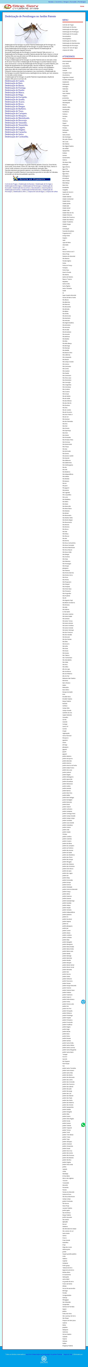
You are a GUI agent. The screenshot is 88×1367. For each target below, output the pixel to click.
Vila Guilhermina (67, 462)
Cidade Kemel (66, 208)
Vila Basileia (65, 339)
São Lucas (65, 141)
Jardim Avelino (66, 786)
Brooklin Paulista (67, 699)
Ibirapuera (65, 738)
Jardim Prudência (67, 1024)
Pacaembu (65, 1187)
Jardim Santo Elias (67, 1073)
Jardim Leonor (66, 930)
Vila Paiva (65, 559)
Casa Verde (65, 194)
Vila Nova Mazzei (67, 550)
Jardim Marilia (66, 953)
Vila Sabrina (65, 609)
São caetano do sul (67, 1231)
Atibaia (64, 1286)
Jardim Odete (66, 976)
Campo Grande (66, 710)
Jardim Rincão (66, 1031)
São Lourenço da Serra (69, 1316)
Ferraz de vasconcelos (68, 1288)
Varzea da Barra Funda (69, 297)
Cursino (64, 729)
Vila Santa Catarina (67, 614)
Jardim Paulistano (67, 995)
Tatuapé (64, 1054)
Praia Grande (66, 1240)
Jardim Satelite (66, 1109)
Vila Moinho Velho (67, 518)
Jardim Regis (66, 1029)
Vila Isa (64, 483)
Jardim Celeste (66, 827)
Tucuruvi (64, 1180)
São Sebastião (66, 1302)
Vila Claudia (65, 373)
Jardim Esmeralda (67, 880)
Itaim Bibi (65, 91)
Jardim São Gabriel (67, 1086)
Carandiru (65, 717)
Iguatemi (65, 740)
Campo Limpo (66, 1199)
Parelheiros (65, 112)
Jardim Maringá (66, 956)
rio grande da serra (68, 1281)
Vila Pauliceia (66, 570)
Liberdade (65, 245)
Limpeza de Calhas (52, 192)
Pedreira (64, 114)
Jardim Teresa (66, 1130)
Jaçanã (64, 751)
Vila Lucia (65, 497)
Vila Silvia (65, 641)
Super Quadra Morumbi (69, 295)
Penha (64, 263)
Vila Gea (64, 449)
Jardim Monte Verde (68, 967)
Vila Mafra (65, 501)
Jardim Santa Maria (67, 1052)
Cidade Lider (66, 210)
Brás (63, 694)
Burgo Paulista (66, 701)
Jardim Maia (65, 940)
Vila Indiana (65, 476)
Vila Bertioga (66, 346)
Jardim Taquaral (67, 1128)
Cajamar (64, 1261)
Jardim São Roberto (68, 1102)
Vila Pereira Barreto (68, 573)
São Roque (65, 1318)
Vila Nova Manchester (68, 547)
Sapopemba (65, 151)
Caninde (64, 70)
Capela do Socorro (67, 192)
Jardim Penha (66, 1001)
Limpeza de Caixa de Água (36, 192)
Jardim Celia (65, 829)
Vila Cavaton (66, 371)
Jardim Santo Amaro (68, 1070)
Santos (64, 1235)
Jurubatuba (65, 98)
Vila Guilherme (66, 460)
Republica (65, 281)
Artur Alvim (65, 63)
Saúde (64, 290)
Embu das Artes (67, 1313)
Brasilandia (65, 187)
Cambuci (64, 706)
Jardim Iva (65, 923)
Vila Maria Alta (66, 506)
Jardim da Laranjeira (68, 845)
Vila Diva (64, 407)
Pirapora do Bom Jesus (69, 1320)
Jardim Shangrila (67, 1112)
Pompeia (65, 268)
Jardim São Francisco (68, 1084)
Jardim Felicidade (67, 887)
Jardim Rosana (66, 1038)
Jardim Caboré (66, 807)
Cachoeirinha (66, 66)
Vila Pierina (65, 579)
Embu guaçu (66, 1265)
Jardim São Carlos (67, 1079)
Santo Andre (66, 1233)
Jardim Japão (66, 1210)
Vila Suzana (65, 653)
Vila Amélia (65, 313)
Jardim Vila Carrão (67, 1153)
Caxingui (64, 724)
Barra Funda (66, 180)
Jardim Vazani (66, 1148)
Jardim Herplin (66, 907)
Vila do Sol (65, 417)
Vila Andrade (66, 320)
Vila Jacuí (64, 485)
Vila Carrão (65, 368)
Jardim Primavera (67, 1020)
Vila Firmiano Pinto (67, 440)
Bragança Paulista (67, 1346)
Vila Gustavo (66, 419)
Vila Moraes (65, 524)
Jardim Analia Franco (68, 768)
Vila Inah (64, 469)
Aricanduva (65, 178)
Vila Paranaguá (66, 563)
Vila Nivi (64, 538)
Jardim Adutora (66, 756)
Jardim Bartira (66, 790)
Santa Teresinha (67, 288)
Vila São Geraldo (67, 634)
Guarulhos (65, 1242)
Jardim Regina (66, 1027)
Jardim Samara (66, 1040)
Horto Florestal (66, 735)
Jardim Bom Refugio (68, 797)
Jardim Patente (66, 988)
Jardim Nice (65, 972)
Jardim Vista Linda (67, 1164)
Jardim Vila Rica (66, 1160)
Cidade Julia (65, 206)
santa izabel (65, 1279)
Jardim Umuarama (67, 1146)
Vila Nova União (67, 552)
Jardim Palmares (67, 979)
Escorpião (73, 2)
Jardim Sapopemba (67, 1107)
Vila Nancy (65, 534)
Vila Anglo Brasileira (68, 323)
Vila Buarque (66, 348)
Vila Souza (65, 651)
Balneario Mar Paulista (68, 678)
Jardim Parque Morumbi (69, 985)
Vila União (65, 662)
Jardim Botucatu (67, 802)
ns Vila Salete (66, 612)
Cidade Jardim (66, 203)
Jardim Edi (65, 875)
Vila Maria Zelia (66, 162)
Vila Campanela (66, 357)
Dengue (66, 2)
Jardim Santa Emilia (67, 1043)
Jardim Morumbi (67, 969)
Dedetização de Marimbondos (31, 190)
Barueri (64, 1224)
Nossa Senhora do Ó (68, 251)
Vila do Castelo (66, 410)
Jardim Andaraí (66, 772)
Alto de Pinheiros (67, 673)
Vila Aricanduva (66, 332)
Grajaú (64, 731)
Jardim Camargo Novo (68, 813)
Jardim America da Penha (69, 765)
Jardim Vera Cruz (67, 1151)
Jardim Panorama (67, 981)
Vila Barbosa (66, 336)
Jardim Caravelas (67, 820)
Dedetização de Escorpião (70, 34)
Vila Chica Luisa (66, 378)
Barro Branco (66, 683)
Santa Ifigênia (66, 286)
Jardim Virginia (66, 1162)
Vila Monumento (67, 522)
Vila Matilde (65, 350)
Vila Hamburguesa (67, 465)
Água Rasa (65, 174)
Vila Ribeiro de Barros (68, 602)
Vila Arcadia (65, 329)
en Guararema (66, 1274)
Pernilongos (82, 2)
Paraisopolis (65, 109)
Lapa (63, 240)
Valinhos (64, 1258)
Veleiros (64, 160)
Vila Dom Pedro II (67, 414)
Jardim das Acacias (67, 850)
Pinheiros (65, 121)
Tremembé (65, 1183)
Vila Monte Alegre (67, 520)
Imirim (64, 742)
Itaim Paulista (66, 93)
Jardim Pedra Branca (68, 999)
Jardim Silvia (65, 1114)
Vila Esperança (66, 430)
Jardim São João (67, 1089)
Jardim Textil (66, 1132)
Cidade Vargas (66, 224)
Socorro (64, 1056)
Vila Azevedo (66, 334)
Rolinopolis (65, 130)
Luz (63, 247)
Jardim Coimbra (66, 836)
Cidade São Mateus (68, 219)
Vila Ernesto (65, 428)
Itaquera (64, 96)
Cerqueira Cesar (67, 73)
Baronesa (65, 680)
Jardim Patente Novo (68, 990)
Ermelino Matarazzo (68, 79)
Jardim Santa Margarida (69, 1050)
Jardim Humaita (66, 910)
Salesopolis (65, 1277)
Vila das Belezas (67, 401)
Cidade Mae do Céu (68, 213)
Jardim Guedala (66, 903)
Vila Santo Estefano (68, 625)
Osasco (64, 1238)
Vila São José (66, 637)
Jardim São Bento (67, 1075)
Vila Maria (65, 504)
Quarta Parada (66, 272)
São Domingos (66, 137)
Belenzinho (65, 687)
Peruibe (64, 1293)
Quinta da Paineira (67, 277)
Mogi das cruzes (67, 1247)
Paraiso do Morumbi (68, 1192)
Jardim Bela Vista (67, 793)
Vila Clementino (66, 380)
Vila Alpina (65, 311)
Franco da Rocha (67, 1284)
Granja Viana (66, 235)
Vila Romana (66, 605)
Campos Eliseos (67, 68)
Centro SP (65, 726)
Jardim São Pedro (67, 1100)
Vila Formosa (66, 442)
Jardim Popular (66, 1017)
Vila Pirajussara (66, 582)
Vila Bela (64, 341)
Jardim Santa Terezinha (69, 1068)
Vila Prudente (66, 596)
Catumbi (64, 722)
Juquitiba (64, 1327)
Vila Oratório (66, 557)
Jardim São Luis (66, 1093)
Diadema (65, 1226)
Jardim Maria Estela (68, 949)
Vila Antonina (66, 327)
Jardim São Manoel (67, 1095)
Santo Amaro (66, 135)
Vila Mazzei (65, 359)
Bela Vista (65, 185)
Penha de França (67, 265)
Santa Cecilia (66, 284)
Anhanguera (65, 176)
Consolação (65, 229)
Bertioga (65, 1290)
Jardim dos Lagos (67, 873)
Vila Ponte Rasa (66, 589)
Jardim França (66, 891)
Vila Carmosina (66, 366)
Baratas (51, 2)
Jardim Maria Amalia (68, 946)
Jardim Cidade (66, 832)
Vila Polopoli (65, 584)
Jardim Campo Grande (68, 816)
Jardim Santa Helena (68, 1045)
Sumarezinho (66, 157)
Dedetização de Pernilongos (32, 186)
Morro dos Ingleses (68, 1178)
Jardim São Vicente (67, 1105)
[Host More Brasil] (44, 1363)
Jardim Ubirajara (67, 1141)
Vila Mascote (66, 304)
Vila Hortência (66, 1212)
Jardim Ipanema (67, 914)
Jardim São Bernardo (68, 1077)
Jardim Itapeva (66, 921)
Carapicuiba (65, 1304)
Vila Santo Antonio (67, 623)
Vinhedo (64, 1341)
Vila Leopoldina (66, 495)
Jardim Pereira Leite (68, 1004)
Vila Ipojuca (65, 481)
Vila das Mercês (66, 403)
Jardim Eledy (66, 878)
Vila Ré (64, 598)
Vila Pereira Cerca (67, 575)
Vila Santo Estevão (67, 628)
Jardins (64, 1167)
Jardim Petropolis (67, 1011)
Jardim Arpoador (67, 1217)
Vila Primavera (66, 591)
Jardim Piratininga (67, 1015)
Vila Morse (65, 529)
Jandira (64, 1311)
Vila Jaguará (65, 488)
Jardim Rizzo (66, 1034)
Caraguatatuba (66, 1295)
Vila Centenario (66, 375)
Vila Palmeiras (66, 561)
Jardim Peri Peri (66, 1008)
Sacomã (64, 1059)
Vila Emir (64, 426)
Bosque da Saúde (67, 692)
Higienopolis (66, 733)
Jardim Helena (66, 905)
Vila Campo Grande (68, 362)
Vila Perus (65, 577)
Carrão (64, 719)
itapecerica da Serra (68, 1270)
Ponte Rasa (65, 270)
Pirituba (64, 128)
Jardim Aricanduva (67, 781)
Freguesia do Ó (66, 233)
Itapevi (64, 1309)
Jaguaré (64, 754)
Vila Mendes (65, 479)
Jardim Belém (66, 795)
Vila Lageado (66, 492)
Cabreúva (65, 1332)
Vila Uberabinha (67, 660)
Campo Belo (66, 708)
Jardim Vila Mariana (67, 1157)
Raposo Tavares (67, 279)
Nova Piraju (65, 1206)
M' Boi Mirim (66, 1176)
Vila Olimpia (65, 554)
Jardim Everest (66, 884)
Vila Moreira (65, 527)
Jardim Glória (66, 894)
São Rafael (65, 148)
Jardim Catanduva (67, 825)
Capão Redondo (67, 715)
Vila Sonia (65, 648)
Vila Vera (64, 664)
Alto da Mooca (66, 671)
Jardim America (66, 763)
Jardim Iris (65, 917)
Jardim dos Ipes (66, 871)
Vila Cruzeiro (66, 391)
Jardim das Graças (67, 859)
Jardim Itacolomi (67, 919)
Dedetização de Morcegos (13, 186)
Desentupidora (47, 188)
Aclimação (65, 164)
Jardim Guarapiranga (68, 901)
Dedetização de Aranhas (13, 190)
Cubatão (64, 1336)
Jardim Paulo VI (66, 997)
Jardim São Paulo (67, 1098)
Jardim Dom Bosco (67, 868)
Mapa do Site (68, 1354)
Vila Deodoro (66, 405)
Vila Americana (66, 316)
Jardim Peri (65, 1006)
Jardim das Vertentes (68, 866)
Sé (63, 293)
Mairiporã (65, 1329)
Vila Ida (64, 467)
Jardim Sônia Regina (68, 1118)
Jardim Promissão (67, 1022)
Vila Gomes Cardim (67, 456)
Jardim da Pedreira (67, 848)
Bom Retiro (65, 690)
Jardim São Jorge (67, 1091)
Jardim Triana (66, 1137)
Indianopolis (65, 84)
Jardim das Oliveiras (68, 864)
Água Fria (65, 169)
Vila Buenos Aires (67, 352)
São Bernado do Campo (69, 1229)
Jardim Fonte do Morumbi (69, 889)
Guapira (64, 238)
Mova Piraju (65, 254)
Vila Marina (65, 274)
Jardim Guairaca (67, 896)
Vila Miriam (65, 513)
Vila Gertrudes (66, 451)
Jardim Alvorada (67, 761)
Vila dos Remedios (67, 421)
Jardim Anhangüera (67, 777)
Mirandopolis (66, 102)
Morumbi (65, 1185)
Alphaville (65, 1222)
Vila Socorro (65, 644)
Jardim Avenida (66, 788)
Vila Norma (65, 540)
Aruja (63, 1245)
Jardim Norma (66, 974)
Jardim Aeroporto (67, 758)
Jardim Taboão (66, 1125)
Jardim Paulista (66, 992)
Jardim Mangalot (67, 942)
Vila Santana (65, 618)
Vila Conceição (66, 382)
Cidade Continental (67, 199)
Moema (64, 105)
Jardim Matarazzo (67, 784)
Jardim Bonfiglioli (67, 800)
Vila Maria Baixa (67, 508)
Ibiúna (64, 1325)
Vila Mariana (65, 511)
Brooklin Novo (66, 696)
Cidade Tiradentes (67, 222)
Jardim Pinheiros (67, 1013)
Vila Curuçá (65, 394)
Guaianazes (65, 82)
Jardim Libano (66, 933)
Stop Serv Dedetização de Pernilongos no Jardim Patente (44, 1354)
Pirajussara (65, 125)
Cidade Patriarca (67, 215)
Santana (64, 132)
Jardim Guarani (66, 898)
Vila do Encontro (67, 412)
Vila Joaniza (65, 490)
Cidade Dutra (66, 201)
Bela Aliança (65, 183)
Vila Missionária (66, 515)
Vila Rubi (64, 607)
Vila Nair (64, 531)
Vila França (65, 446)
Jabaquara (65, 568)
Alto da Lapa (66, 669)
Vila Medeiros (66, 472)
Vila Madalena (66, 499)
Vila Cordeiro (66, 389)
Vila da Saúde (66, 398)
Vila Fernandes (66, 437)
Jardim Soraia (66, 1121)
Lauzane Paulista (67, 100)
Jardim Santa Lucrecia (68, 1047)
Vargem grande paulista (69, 1254)
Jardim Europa (66, 882)
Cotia (63, 1256)
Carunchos (58, 2)
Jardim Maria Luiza (67, 951)
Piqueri (64, 123)
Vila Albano (65, 300)
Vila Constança (66, 387)
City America (66, 75)
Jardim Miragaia (67, 862)
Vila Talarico (65, 655)
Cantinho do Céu (67, 712)
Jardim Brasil (66, 804)
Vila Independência (67, 474)
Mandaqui (65, 1173)
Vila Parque (65, 566)
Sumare (64, 155)
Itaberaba (65, 89)
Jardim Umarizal (67, 1144)
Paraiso (64, 1190)
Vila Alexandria (66, 307)
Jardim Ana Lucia (67, 770)
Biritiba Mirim (66, 1272)
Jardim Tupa (66, 1139)
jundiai (64, 1251)
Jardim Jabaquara (67, 926)
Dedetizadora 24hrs (19, 192)
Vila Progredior (66, 593)
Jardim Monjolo (66, 962)
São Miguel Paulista (68, 146)
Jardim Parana (66, 983)
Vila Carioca (65, 364)
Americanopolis (66, 61)
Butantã (64, 703)
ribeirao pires (66, 1249)
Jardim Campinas (67, 811)
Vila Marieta (65, 258)
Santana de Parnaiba (68, 1307)
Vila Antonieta (66, 325)
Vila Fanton (65, 435)
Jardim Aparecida (67, 779)
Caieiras (64, 1323)
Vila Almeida (65, 309)
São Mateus (65, 144)
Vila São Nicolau (67, 639)
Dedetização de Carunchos (21, 188)
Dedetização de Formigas (44, 184)
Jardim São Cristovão (68, 1082)
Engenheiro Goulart (68, 77)
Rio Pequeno (66, 1061)
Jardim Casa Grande (68, 823)
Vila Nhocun (65, 536)
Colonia (64, 226)
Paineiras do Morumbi (68, 256)
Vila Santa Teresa (67, 621)
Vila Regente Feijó (67, 600)
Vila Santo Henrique (68, 630)
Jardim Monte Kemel (68, 965)
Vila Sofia (65, 646)
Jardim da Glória (67, 843)
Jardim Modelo (66, 960)
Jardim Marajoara (67, 944)
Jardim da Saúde (67, 852)
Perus (64, 118)
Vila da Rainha (66, 396)
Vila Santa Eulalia (67, 616)
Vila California (66, 355)
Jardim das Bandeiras (68, 855)
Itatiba (64, 1343)
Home (82, 6)
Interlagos (65, 86)
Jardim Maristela (67, 958)
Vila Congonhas (66, 385)
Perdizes (64, 116)
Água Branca (66, 167)
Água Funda (65, 171)
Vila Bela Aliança (67, 343)
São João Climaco (67, 139)
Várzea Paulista (66, 1334)
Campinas (65, 1263)
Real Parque (65, 1063)
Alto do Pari (65, 676)
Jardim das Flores (67, 857)
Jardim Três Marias (67, 1134)
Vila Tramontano (67, 657)
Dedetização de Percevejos (70, 45)
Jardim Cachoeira (67, 809)
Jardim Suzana (66, 1123)
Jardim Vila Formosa (68, 1155)
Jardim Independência (68, 912)
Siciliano (64, 153)
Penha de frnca (66, 1194)
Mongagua (65, 1300)
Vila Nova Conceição (68, 545)
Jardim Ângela (66, 774)
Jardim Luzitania (67, 937)
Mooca (64, 249)
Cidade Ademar (66, 196)
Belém (64, 685)
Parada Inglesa (66, 261)
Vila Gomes (65, 453)
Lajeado (64, 1169)
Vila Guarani (65, 458)
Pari (63, 1066)
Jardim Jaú (65, 928)
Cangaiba (65, 190)
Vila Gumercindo (67, 444)
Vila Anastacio (66, 318)
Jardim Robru (66, 1036)
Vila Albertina (66, 302)
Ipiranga (64, 745)
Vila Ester (65, 433)
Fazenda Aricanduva (68, 231)
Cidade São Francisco (68, 217)
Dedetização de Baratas (26, 184)
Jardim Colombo (67, 839)
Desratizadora (36, 188)
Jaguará (64, 749)
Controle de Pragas (11, 184)
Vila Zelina (65, 667)
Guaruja (64, 1297)
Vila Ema (64, 424)
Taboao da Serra (67, 1268)
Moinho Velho (66, 107)
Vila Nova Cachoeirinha (68, 543)
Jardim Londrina (67, 935)
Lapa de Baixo (66, 242)
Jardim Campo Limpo (68, 818)
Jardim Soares (66, 1116)
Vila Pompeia (66, 586)
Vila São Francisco (67, 632)
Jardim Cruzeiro (66, 841)
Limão (64, 1171)
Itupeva (64, 1339)
